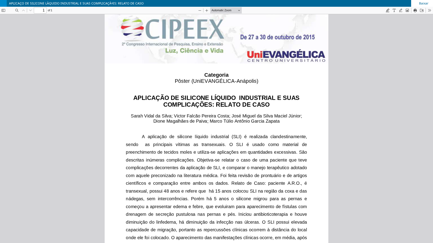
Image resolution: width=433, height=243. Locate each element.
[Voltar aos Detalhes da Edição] (3, 3)
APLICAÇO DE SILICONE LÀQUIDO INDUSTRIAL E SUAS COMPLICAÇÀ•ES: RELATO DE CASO (76, 3)
